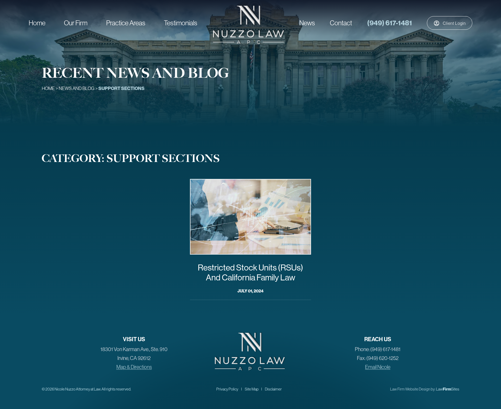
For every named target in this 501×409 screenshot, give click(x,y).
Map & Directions (134, 367)
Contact (341, 23)
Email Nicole (377, 367)
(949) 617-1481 (389, 23)
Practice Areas (125, 23)
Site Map (252, 389)
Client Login (454, 23)
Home (37, 23)
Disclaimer (273, 389)
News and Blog (76, 88)
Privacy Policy (227, 389)
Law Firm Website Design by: (413, 389)
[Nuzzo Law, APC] (248, 42)
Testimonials (180, 23)
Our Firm (75, 23)
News (307, 23)
